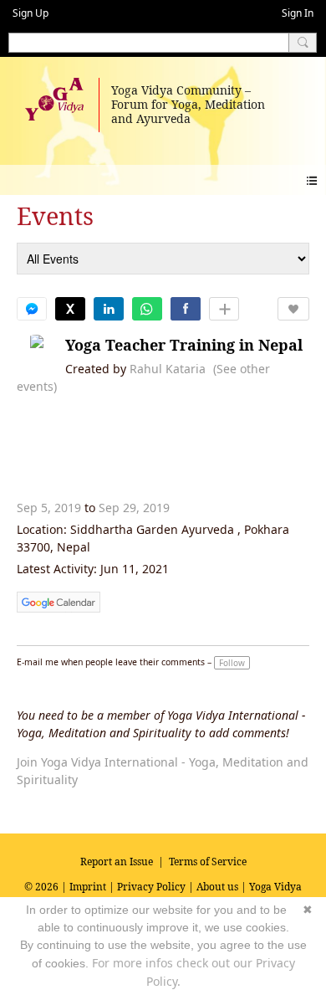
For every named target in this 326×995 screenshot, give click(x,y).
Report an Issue (116, 861)
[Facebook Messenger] (32, 309)
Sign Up (30, 13)
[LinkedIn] (109, 309)
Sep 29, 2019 (134, 507)
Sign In (297, 13)
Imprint (87, 887)
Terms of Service (208, 861)
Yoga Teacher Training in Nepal (184, 345)
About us (217, 887)
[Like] (293, 309)
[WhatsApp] (147, 309)
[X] (70, 309)
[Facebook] (186, 309)
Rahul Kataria (168, 369)
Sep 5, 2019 (49, 507)
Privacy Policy (151, 887)
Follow (232, 663)
